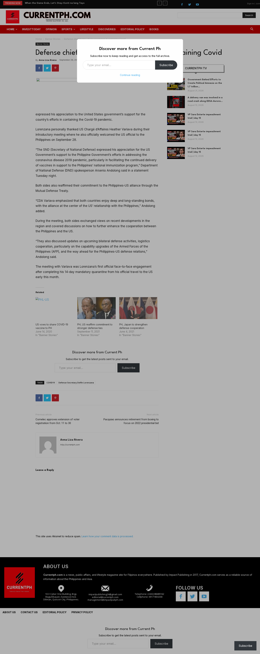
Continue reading (130, 74)
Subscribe (166, 65)
